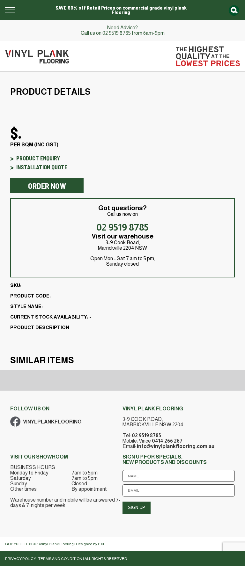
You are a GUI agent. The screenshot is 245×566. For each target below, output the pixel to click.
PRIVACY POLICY (20, 558)
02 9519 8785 (116, 33)
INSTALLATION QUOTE (41, 167)
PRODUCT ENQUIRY (38, 158)
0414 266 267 (167, 441)
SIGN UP (136, 507)
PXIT (102, 544)
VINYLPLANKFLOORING (52, 421)
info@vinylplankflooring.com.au (175, 446)
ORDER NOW (47, 185)
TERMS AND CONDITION (60, 558)
